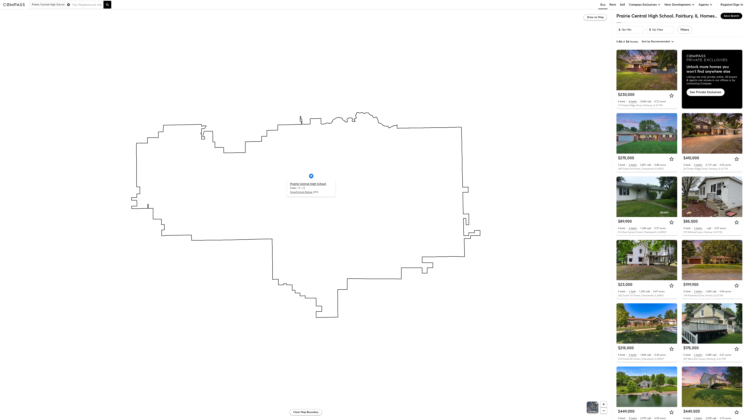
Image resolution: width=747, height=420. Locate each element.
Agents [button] (704, 4)
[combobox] (87, 4)
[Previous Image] (621, 70)
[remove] (68, 4)
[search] (107, 5)
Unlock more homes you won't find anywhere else (708, 69)
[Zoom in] (603, 404)
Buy (603, 4)
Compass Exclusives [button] (643, 4)
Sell (622, 4)
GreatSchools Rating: (301, 192)
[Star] (671, 95)
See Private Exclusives (705, 92)
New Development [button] (678, 4)
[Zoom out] (603, 411)
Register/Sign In (732, 4)
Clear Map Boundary (305, 412)
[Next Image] (672, 70)
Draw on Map (595, 17)
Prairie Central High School (308, 184)
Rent (612, 4)
